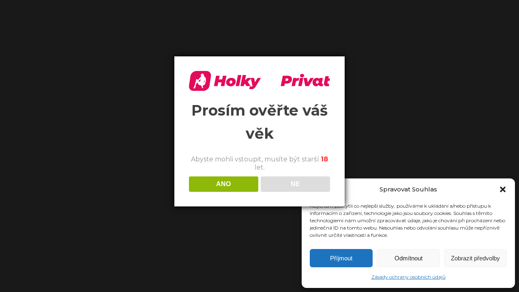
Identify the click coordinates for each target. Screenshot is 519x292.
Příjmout (341, 258)
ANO (223, 183)
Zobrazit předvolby (475, 258)
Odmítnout (408, 258)
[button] (503, 189)
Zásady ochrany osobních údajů (408, 277)
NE (295, 183)
